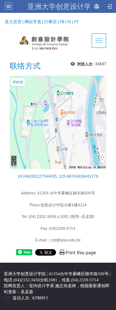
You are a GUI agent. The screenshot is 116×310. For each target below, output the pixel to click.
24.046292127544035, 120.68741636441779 (58, 176)
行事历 (50, 21)
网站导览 (32, 21)
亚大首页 (13, 21)
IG (69, 21)
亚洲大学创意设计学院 (62, 6)
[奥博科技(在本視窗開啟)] (8, 298)
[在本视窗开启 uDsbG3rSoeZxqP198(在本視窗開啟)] (58, 121)
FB (62, 21)
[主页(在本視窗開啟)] (58, 43)
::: (2, 20)
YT (76, 21)
